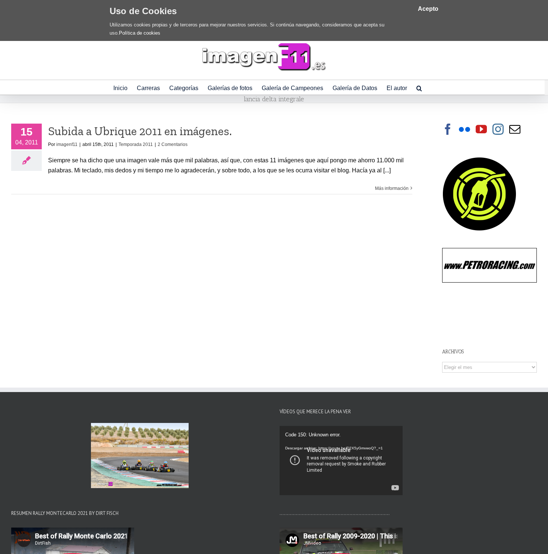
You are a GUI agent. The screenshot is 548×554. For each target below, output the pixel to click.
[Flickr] (464, 129)
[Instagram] (498, 129)
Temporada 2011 (136, 144)
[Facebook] (447, 129)
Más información (392, 188)
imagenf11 (67, 144)
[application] (341, 460)
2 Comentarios (173, 144)
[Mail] (514, 129)
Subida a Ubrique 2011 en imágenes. (140, 131)
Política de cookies (139, 33)
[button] (419, 87)
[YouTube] (481, 129)
